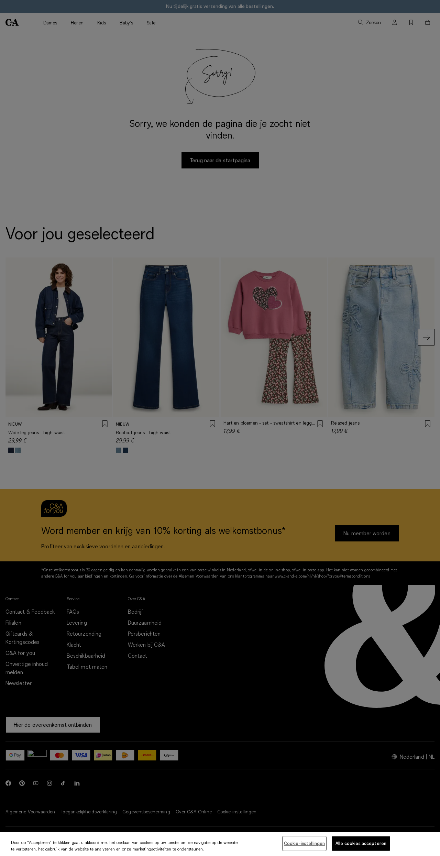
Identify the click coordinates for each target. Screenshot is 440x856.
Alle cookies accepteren (361, 843)
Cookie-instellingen (304, 843)
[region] (220, 844)
